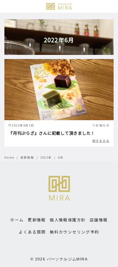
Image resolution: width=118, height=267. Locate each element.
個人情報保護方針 (68, 220)
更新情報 (27, 157)
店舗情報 (99, 220)
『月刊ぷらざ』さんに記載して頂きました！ (52, 133)
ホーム (17, 220)
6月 (60, 157)
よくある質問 (32, 232)
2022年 (46, 157)
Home (9, 157)
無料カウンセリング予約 (74, 232)
